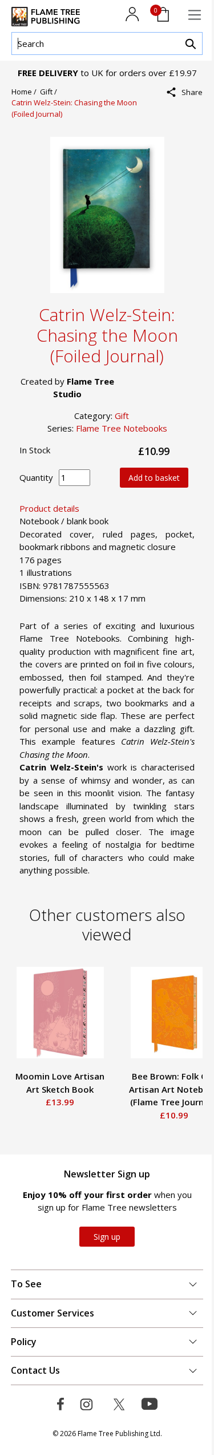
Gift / (50, 91)
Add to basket (154, 477)
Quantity (36, 477)
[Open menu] (195, 15)
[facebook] (188, 117)
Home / (25, 91)
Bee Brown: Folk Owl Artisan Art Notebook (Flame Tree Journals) (156, 1089)
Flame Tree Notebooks (121, 428)
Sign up (107, 1236)
